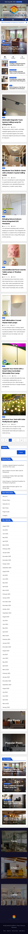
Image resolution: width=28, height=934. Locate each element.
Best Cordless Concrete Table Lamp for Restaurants (12, 49)
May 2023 (5, 662)
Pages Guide (6, 511)
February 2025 (6, 594)
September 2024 (7, 613)
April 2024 (5, 631)
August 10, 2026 (8, 51)
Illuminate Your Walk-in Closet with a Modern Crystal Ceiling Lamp (14, 173)
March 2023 (6, 669)
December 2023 (7, 647)
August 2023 (6, 650)
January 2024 (6, 643)
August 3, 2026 (9, 806)
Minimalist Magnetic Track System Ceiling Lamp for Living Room (12, 122)
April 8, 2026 (7, 424)
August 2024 (6, 616)
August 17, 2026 (9, 773)
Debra (16, 51)
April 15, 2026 (7, 376)
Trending (22, 58)
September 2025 (7, 567)
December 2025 (7, 556)
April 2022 (5, 699)
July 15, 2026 (8, 822)
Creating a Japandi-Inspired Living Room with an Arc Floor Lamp (17, 65)
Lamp (11, 85)
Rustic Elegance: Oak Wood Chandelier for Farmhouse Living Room (17, 89)
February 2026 (6, 548)
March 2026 (6, 545)
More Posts (5, 508)
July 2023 (5, 654)
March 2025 (6, 590)
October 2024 (6, 609)
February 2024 (6, 639)
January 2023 (6, 677)
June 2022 (5, 696)
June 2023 (5, 658)
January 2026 (6, 552)
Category (5, 515)
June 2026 (5, 533)
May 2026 (5, 537)
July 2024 (5, 620)
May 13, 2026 (7, 277)
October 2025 (6, 564)
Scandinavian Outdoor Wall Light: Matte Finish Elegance (17, 80)
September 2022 (7, 684)
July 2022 (5, 692)
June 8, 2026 (7, 127)
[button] (23, 19)
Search (4, 447)
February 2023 (6, 673)
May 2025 (5, 582)
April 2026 (5, 541)
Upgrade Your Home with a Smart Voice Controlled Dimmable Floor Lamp (12, 371)
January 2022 (6, 707)
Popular (13, 58)
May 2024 (5, 628)
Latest (5, 58)
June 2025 (5, 579)
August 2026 (6, 526)
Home (4, 930)
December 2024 (7, 601)
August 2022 (6, 688)
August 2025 (6, 571)
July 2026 (5, 530)
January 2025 (6, 598)
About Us (5, 496)
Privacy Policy (6, 500)
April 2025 (5, 586)
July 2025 (5, 575)
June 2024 (5, 624)
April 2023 (5, 665)
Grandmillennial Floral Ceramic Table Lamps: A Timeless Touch (14, 272)
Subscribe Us (6, 504)
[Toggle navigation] (13, 20)
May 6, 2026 (7, 325)
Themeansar (13, 927)
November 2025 (7, 560)
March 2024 (6, 635)
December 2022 (7, 681)
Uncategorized (6, 44)
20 (21, 440)
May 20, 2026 (7, 226)
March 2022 (6, 703)
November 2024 (7, 605)
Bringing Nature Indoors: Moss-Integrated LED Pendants (12, 221)
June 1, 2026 (7, 177)
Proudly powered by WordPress (9, 925)
